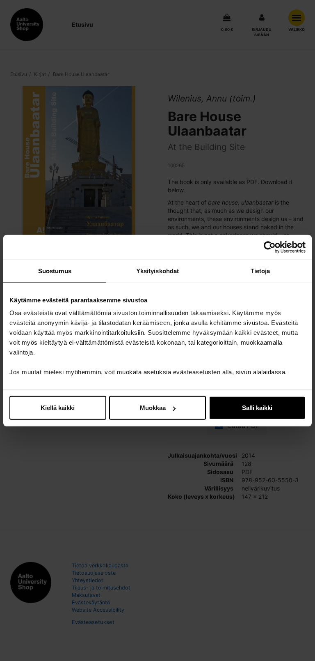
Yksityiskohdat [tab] (157, 270)
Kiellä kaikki (58, 407)
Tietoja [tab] (260, 270)
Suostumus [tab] (54, 270)
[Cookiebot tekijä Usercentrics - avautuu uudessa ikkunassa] (270, 247)
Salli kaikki (257, 407)
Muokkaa (153, 407)
